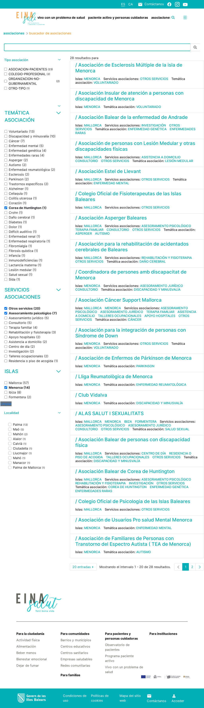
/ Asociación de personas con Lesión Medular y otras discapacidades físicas (135, 146)
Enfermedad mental (111, 183)
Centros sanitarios (74, 653)
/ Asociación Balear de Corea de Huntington (125, 471)
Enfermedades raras (93, 491)
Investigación (153, 125)
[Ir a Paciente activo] (30, 18)
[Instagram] (177, 4)
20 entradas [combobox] (85, 568)
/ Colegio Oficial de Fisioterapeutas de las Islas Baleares (128, 196)
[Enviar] (195, 47)
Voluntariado (106, 82)
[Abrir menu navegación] (185, 17)
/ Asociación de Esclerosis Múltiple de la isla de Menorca (128, 68)
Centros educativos (75, 646)
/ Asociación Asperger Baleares (111, 218)
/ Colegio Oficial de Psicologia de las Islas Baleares (132, 501)
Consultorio (86, 161)
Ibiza (128, 421)
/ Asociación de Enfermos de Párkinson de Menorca (133, 358)
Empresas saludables (76, 659)
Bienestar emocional (31, 659)
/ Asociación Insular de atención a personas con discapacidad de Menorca (129, 96)
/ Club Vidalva (91, 395)
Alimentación (26, 646)
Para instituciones (163, 634)
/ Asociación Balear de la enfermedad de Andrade (131, 117)
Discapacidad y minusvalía (157, 289)
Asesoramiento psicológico (166, 226)
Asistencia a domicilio (160, 157)
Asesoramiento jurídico (161, 286)
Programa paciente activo (119, 658)
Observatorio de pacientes (117, 647)
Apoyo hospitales (159, 316)
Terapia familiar (89, 230)
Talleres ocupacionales (119, 316)
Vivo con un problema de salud (124, 669)
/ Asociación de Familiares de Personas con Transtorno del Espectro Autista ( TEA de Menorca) (133, 541)
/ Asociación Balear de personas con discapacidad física (132, 442)
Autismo (102, 233)
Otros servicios (154, 79)
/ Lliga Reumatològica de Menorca (114, 376)
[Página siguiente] (200, 567)
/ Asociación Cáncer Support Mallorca (118, 300)
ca (130, 4)
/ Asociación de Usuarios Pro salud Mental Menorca (133, 520)
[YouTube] (185, 4)
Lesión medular (179, 161)
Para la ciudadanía (30, 634)
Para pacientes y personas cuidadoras (121, 636)
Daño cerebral (152, 261)
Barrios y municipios (76, 640)
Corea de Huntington (127, 487)
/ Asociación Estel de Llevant (108, 171)
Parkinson (145, 366)
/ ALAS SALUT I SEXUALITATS (109, 413)
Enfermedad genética (147, 129)
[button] (32, 60)
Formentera (146, 421)
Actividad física (28, 640)
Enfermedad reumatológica (161, 385)
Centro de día (153, 453)
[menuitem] (61, 17)
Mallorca (93, 125)
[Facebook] (169, 4)
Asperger (83, 233)
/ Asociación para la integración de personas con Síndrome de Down (130, 333)
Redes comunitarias (75, 665)
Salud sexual (177, 429)
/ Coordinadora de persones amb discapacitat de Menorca (130, 275)
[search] (173, 17)
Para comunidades (75, 634)
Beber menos (26, 653)
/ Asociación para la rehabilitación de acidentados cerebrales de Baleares (132, 247)
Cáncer (134, 319)
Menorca (92, 79)
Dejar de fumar (27, 665)
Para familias (70, 675)
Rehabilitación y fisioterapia (166, 258)
